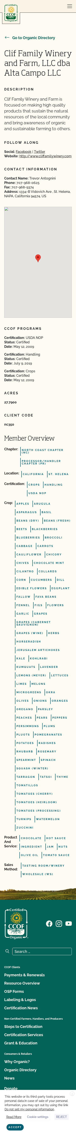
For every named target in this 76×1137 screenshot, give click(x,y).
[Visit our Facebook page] (49, 923)
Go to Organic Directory (33, 38)
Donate (11, 1088)
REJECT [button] (61, 1117)
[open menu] (69, 6)
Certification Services (23, 1035)
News (9, 1078)
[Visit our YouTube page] (68, 923)
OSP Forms (14, 991)
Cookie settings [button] (37, 1117)
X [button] (72, 1093)
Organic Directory (20, 1070)
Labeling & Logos (20, 999)
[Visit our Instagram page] (59, 923)
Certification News (21, 1008)
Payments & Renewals (24, 975)
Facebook (23, 152)
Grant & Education (20, 1043)
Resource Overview (22, 983)
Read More (13, 1117)
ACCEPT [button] (15, 1127)
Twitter (39, 152)
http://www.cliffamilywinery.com (45, 156)
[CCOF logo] (11, 13)
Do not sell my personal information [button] (29, 1109)
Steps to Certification (23, 1026)
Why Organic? (17, 1061)
